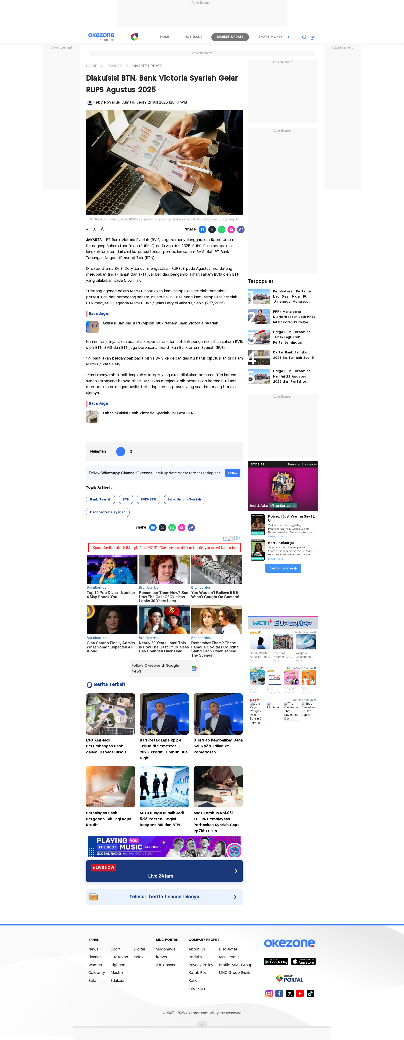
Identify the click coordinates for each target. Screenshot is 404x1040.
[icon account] (90, 102)
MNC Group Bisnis (235, 973)
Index (138, 957)
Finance (95, 957)
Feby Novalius (107, 102)
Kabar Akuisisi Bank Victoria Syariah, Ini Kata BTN (148, 413)
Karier (194, 980)
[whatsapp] (222, 230)
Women (95, 965)
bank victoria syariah (108, 512)
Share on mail (231, 230)
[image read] (92, 327)
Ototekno (119, 957)
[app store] (303, 961)
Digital (139, 949)
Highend (118, 965)
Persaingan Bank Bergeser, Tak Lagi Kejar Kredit (108, 819)
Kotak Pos (198, 973)
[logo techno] (101, 37)
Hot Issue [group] (193, 37)
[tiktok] (310, 993)
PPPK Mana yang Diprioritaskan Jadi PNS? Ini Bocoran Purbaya (294, 317)
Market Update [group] (230, 37)
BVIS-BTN (148, 499)
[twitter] (290, 993)
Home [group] (165, 37)
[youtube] (300, 993)
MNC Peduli (229, 957)
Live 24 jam (160, 875)
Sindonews (165, 949)
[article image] (259, 296)
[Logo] (134, 37)
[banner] (164, 855)
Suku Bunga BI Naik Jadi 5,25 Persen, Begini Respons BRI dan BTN (162, 819)
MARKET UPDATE (147, 66)
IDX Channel (166, 965)
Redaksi (195, 957)
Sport (116, 949)
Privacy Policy (201, 965)
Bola (92, 980)
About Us (197, 949)
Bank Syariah (100, 499)
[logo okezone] (289, 943)
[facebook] (279, 993)
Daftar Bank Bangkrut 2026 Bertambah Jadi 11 (293, 355)
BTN (126, 499)
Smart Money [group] (270, 37)
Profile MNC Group (235, 965)
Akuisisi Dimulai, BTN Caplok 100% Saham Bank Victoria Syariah (160, 323)
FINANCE (114, 66)
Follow (232, 473)
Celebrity (96, 973)
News (93, 949)
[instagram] (269, 993)
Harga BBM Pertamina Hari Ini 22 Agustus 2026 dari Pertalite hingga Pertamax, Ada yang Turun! (292, 377)
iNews (161, 957)
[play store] (276, 961)
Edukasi (117, 980)
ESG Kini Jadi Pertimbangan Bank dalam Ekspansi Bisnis (106, 746)
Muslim (117, 973)
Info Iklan (197, 988)
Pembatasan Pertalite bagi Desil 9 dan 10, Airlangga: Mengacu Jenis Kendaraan (292, 297)
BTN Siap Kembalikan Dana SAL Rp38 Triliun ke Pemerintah (218, 746)
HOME (91, 66)
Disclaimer (228, 949)
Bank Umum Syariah (184, 499)
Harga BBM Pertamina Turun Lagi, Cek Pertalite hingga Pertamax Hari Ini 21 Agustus (292, 338)
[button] (288, 37)
